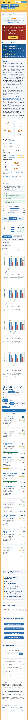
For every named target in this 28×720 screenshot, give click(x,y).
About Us (3, 707)
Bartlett (4, 477)
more (6, 170)
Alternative (5, 395)
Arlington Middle (13, 155)
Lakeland (5, 448)
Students (23, 403)
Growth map (22, 239)
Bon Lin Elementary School (10, 473)
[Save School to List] (24, 425)
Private (11, 395)
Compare (21, 425)
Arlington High (12, 157)
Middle (17, 392)
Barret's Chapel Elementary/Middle (8, 458)
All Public (5, 392)
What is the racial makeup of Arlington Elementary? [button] (12, 582)
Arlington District (17, 69)
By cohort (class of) (7, 242)
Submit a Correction (12, 709)
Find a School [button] (5, 5)
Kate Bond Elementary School (9, 531)
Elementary (11, 392)
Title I (4, 397)
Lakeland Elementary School (8, 443)
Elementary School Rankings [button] (14, 628)
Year (3, 245)
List (14, 410)
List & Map (5, 400)
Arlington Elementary (8, 74)
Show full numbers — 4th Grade (10, 313)
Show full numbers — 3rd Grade (10, 281)
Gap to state (14, 239)
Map (14, 413)
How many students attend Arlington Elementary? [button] (12, 587)
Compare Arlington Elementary (12, 176)
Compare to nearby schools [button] (14, 624)
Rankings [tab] (5, 218)
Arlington (9, 146)
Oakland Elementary (8, 486)
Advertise (4, 710)
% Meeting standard (7, 236)
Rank (17, 403)
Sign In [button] (4, 8)
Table (11, 400)
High (23, 392)
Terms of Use (21, 709)
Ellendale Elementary (8, 547)
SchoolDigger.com (12, 717)
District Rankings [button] (14, 633)
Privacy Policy (21, 707)
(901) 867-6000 (8, 143)
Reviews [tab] (20, 218)
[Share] (25, 2)
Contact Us (4, 709)
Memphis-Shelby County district (13, 99)
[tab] (14, 578)
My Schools (5, 406)
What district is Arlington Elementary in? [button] (11, 578)
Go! (21, 653)
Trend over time (6, 239)
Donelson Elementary (9, 430)
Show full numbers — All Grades (10, 377)
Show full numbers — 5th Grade (10, 345)
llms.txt (11, 713)
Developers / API (13, 712)
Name (6, 403)
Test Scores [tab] (13, 218)
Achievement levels (18, 236)
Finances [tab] (12, 221)
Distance (12, 403)
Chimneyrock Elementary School (10, 516)
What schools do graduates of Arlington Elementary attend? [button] (13, 592)
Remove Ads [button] (11, 8)
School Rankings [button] (14, 5)
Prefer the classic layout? (14, 22)
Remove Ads (21, 710)
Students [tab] (5, 221)
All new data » (22, 661)
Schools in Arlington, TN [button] (14, 637)
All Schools (17, 395)
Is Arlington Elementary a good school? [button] (13, 597)
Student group (5, 248)
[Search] (22, 2)
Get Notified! (14, 37)
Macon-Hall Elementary (16, 98)
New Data (12, 707)
